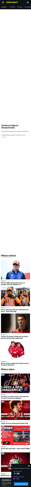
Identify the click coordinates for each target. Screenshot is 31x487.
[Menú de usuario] (27, 2)
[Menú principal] (3, 2)
